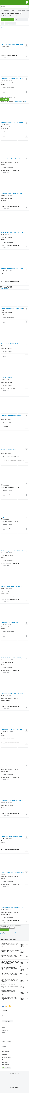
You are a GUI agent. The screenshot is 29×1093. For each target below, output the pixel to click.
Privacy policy (5, 1044)
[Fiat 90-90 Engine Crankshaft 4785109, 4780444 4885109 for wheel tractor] (14, 541)
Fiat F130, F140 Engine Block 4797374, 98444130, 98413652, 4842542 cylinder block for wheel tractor (10, 962)
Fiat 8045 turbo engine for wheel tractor (11, 415)
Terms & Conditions (6, 1041)
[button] (27, 2)
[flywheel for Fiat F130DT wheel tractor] (14, 334)
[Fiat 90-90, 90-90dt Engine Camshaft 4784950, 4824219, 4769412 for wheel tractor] (14, 259)
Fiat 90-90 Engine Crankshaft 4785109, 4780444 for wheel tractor (10, 951)
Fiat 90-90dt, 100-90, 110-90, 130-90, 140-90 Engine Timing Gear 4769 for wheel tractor (9, 998)
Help (3, 1015)
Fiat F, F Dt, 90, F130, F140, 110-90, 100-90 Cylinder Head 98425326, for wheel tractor (9, 975)
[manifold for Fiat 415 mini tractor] (14, 368)
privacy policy (18, 101)
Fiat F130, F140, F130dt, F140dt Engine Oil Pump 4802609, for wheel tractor (9, 986)
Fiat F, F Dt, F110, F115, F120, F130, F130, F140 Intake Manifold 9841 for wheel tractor (9, 980)
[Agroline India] (9, 2)
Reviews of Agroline (6, 1049)
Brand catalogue (5, 1051)
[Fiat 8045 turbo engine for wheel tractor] (14, 406)
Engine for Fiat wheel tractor (8, 449)
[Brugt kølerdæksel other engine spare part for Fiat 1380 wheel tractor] (14, 507)
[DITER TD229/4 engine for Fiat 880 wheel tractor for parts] (14, 35)
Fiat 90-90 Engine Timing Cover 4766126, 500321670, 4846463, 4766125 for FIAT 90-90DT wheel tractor (8, 992)
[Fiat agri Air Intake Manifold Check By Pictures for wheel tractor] (14, 298)
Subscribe (4, 99)
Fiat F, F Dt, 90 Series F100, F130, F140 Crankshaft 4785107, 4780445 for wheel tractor (10, 957)
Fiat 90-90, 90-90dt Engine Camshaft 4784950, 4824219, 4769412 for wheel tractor (9, 945)
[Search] (27, 6)
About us (4, 1013)
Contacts (4, 1017)
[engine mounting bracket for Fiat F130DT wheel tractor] (14, 473)
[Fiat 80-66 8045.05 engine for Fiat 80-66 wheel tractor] (14, 113)
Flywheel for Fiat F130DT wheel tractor (11, 344)
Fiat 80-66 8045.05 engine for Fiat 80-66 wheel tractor (15, 122)
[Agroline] (2, 10)
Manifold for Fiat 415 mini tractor (9, 377)
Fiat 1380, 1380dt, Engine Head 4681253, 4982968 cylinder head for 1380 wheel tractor (9, 968)
